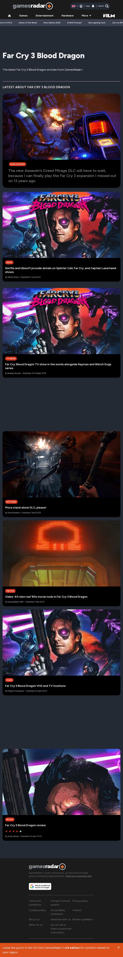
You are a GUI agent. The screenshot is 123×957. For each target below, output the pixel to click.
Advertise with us (61, 919)
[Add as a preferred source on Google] (40, 886)
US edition (72, 947)
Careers (76, 910)
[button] (103, 6)
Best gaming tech (97, 23)
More (85, 15)
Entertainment (44, 15)
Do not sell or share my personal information (61, 928)
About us (34, 919)
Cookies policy (37, 910)
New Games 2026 (52, 23)
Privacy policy (80, 900)
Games (23, 15)
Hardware (68, 15)
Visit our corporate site (79, 876)
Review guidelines (82, 919)
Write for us (36, 924)
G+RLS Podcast (74, 23)
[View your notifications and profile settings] (93, 6)
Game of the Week (28, 23)
